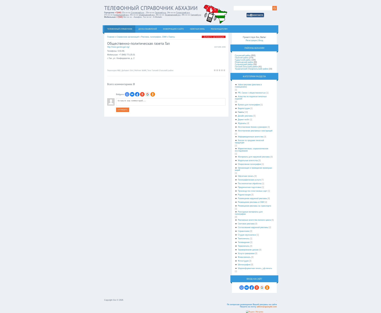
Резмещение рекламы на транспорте (254, 206)
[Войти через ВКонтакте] (132, 94)
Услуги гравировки (246, 253)
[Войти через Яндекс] (142, 94)
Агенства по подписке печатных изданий (251, 97)
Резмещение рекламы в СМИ (251, 202)
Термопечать (243, 246)
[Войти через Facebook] (137, 94)
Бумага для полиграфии (249, 105)
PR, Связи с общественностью (252, 93)
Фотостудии (243, 261)
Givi (131, 70)
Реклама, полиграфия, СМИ (153, 37)
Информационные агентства (250, 137)
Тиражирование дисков (248, 250)
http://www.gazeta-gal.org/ (118, 47)
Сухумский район (242, 55)
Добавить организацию (214, 37)
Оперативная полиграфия (249, 164)
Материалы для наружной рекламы (254, 157)
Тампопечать (243, 238)
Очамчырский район (244, 62)
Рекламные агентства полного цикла (254, 220)
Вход (261, 40)
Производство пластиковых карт (252, 191)
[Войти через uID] (127, 94)
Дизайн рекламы (245, 116)
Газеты (172, 37)
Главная (110, 37)
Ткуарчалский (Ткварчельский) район (251, 69)
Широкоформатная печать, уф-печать (255, 268)
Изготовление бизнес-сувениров (252, 127)
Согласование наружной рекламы (253, 227)
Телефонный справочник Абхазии (151, 7)
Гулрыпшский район (244, 64)
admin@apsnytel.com (266, 307)
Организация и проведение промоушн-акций (253, 169)
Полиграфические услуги (249, 180)
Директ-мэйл (243, 119)
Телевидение (244, 242)
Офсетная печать (246, 176)
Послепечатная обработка (249, 183)
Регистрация (251, 40)
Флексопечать (244, 257)
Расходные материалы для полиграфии (249, 213)
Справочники (243, 231)
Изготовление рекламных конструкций (255, 131)
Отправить (123, 110)
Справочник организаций (128, 37)
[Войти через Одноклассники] (152, 94)
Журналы (242, 123)
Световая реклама (246, 224)
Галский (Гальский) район (162, 70)
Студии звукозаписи (247, 235)
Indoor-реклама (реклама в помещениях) (248, 85)
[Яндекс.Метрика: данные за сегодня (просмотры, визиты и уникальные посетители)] (254, 312)
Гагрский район (241, 58)
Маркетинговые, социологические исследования (251, 149)
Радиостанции (244, 195)
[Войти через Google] (147, 94)
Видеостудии (244, 108)
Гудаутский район (243, 60)
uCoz (276, 300)
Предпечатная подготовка (249, 187)
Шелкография (244, 264)
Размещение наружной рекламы (252, 198)
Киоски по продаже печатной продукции (249, 141)
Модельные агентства (248, 160)
